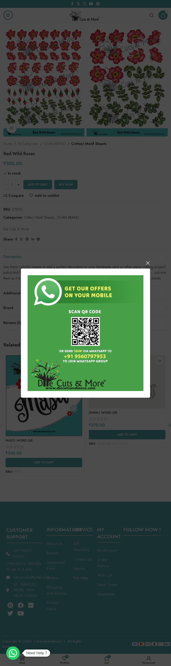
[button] (13, 653)
